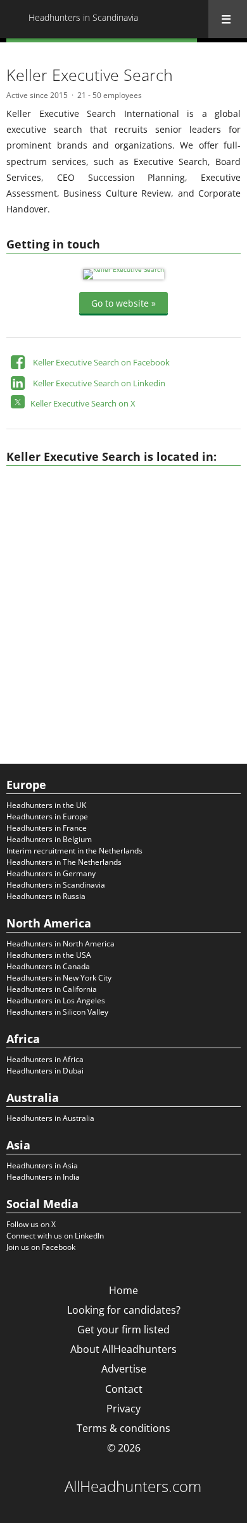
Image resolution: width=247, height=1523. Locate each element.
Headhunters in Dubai (45, 1070)
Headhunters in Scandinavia (55, 884)
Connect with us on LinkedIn (55, 1235)
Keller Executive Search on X (83, 403)
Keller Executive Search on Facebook (101, 362)
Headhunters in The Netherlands (64, 862)
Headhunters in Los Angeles (55, 1000)
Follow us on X (31, 1224)
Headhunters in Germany (51, 873)
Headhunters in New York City (58, 977)
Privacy (123, 1409)
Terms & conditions (123, 1428)
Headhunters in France (46, 828)
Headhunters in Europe (47, 816)
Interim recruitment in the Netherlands (74, 850)
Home (123, 1290)
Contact (123, 1389)
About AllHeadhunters (123, 1349)
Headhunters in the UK (46, 805)
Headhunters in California (51, 989)
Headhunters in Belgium (49, 839)
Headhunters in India (43, 1176)
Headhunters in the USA (48, 955)
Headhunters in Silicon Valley (57, 1011)
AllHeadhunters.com (133, 1486)
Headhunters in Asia (42, 1165)
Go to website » (123, 303)
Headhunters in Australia (50, 1118)
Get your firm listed (123, 1329)
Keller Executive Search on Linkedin (99, 383)
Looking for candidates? (123, 1310)
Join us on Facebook (40, 1247)
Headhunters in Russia (46, 896)
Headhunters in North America (60, 943)
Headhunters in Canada (48, 966)
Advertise (123, 1369)
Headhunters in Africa (45, 1059)
